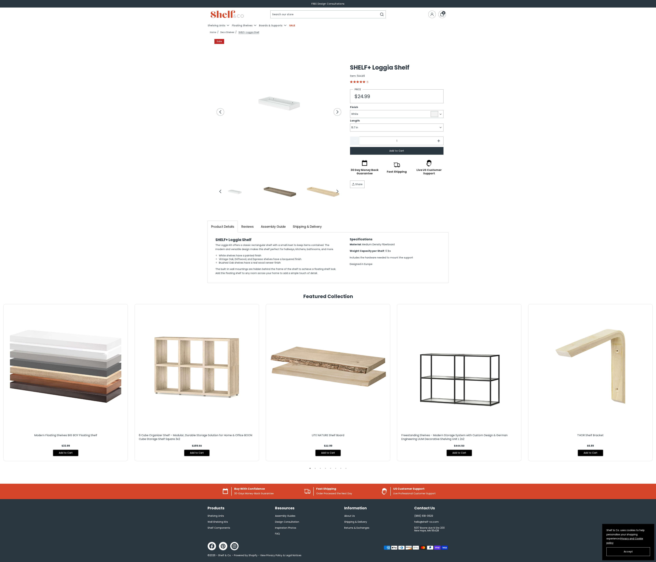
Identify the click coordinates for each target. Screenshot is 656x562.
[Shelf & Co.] (227, 14)
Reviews (247, 226)
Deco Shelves (227, 32)
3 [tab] (320, 468)
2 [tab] (315, 468)
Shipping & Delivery (307, 226)
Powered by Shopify (245, 555)
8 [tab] (346, 468)
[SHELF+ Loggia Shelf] (279, 103)
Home (213, 32)
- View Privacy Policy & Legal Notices (279, 555)
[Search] (382, 14)
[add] (438, 141)
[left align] (220, 112)
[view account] (432, 14)
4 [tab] (325, 468)
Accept (628, 551)
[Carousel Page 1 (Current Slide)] (235, 192)
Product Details (222, 226)
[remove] (354, 141)
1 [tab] (310, 468)
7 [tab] (341, 468)
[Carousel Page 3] (323, 192)
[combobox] (324, 14)
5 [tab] (330, 468)
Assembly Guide (273, 226)
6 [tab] (335, 468)
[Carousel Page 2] (279, 192)
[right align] (337, 112)
